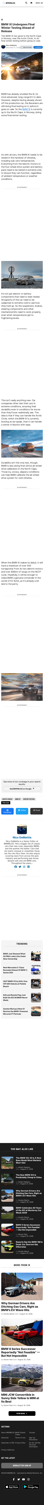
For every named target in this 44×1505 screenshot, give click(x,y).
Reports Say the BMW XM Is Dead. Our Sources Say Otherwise (29, 1244)
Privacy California (7, 1450)
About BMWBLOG (8, 1432)
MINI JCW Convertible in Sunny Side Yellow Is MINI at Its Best (20, 1398)
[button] (39, 698)
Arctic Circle (7, 799)
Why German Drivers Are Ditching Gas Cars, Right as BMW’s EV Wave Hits (29, 1193)
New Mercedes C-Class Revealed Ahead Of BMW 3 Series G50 (15, 970)
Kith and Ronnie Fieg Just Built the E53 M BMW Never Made (15, 997)
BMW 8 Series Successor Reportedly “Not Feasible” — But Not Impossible (28, 1227)
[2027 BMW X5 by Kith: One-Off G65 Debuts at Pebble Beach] (36, 980)
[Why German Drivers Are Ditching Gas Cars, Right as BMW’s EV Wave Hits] (7, 1191)
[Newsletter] (31, 3)
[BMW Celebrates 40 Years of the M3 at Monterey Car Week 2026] (7, 1208)
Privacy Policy (20, 1443)
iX (2, 20)
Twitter (23, 810)
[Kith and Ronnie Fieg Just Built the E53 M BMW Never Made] (36, 994)
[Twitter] (19, 866)
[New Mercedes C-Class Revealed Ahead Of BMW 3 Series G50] (36, 966)
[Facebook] (15, 866)
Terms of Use (20, 1438)
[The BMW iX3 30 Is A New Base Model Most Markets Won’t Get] (7, 1158)
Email (37, 810)
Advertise (5, 1438)
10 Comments (38, 47)
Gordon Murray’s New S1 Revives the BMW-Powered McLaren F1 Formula (15, 1011)
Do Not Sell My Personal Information (34, 1445)
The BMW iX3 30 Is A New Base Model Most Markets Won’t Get (28, 1160)
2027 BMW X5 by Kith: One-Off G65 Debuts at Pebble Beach (15, 984)
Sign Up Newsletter (33, 1439)
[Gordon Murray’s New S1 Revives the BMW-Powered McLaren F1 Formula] (36, 1007)
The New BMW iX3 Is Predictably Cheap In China (29, 1176)
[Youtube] (24, 1480)
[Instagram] (24, 866)
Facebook (7, 812)
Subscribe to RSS (7, 1443)
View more (20, 1413)
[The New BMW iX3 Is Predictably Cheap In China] (7, 1175)
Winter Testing (29, 799)
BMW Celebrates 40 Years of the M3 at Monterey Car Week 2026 (28, 1210)
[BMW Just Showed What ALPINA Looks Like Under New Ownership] (36, 952)
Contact (32, 1432)
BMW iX (26, 109)
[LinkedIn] (28, 866)
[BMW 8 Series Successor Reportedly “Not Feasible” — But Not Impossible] (7, 1225)
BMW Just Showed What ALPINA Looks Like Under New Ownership (14, 956)
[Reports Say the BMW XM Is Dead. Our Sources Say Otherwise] (7, 1242)
